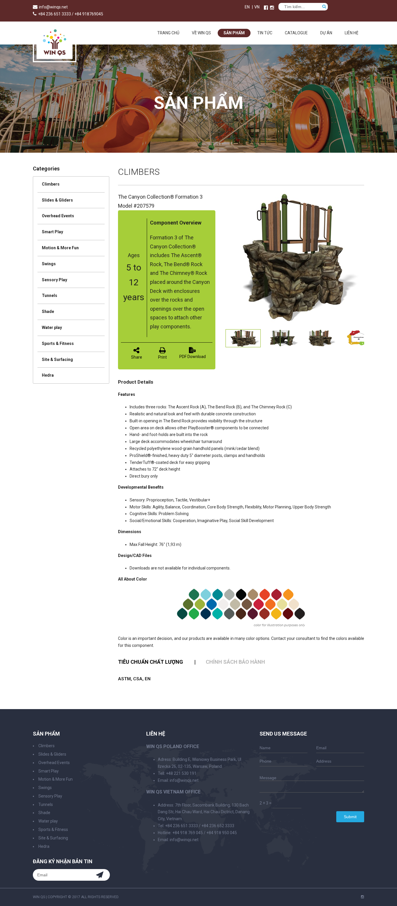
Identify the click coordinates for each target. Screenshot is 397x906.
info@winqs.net (53, 7)
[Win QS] (54, 59)
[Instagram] (362, 897)
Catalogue (296, 33)
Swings (49, 263)
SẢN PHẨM (234, 33)
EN (247, 7)
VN (257, 7)
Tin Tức (264, 33)
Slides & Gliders (57, 200)
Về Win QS (201, 33)
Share (136, 357)
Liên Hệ (351, 33)
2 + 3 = (265, 803)
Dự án (326, 33)
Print (162, 357)
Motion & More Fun (60, 247)
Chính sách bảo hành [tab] (235, 662)
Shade (48, 311)
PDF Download (192, 356)
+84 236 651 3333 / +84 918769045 (70, 14)
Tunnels (49, 295)
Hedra (48, 375)
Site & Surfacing (57, 359)
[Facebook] (266, 7)
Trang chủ (168, 33)
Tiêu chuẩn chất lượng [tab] (150, 662)
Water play (52, 327)
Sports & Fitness (58, 343)
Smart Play (52, 231)
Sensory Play (54, 279)
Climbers (51, 184)
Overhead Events (58, 215)
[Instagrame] (272, 7)
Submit (350, 816)
